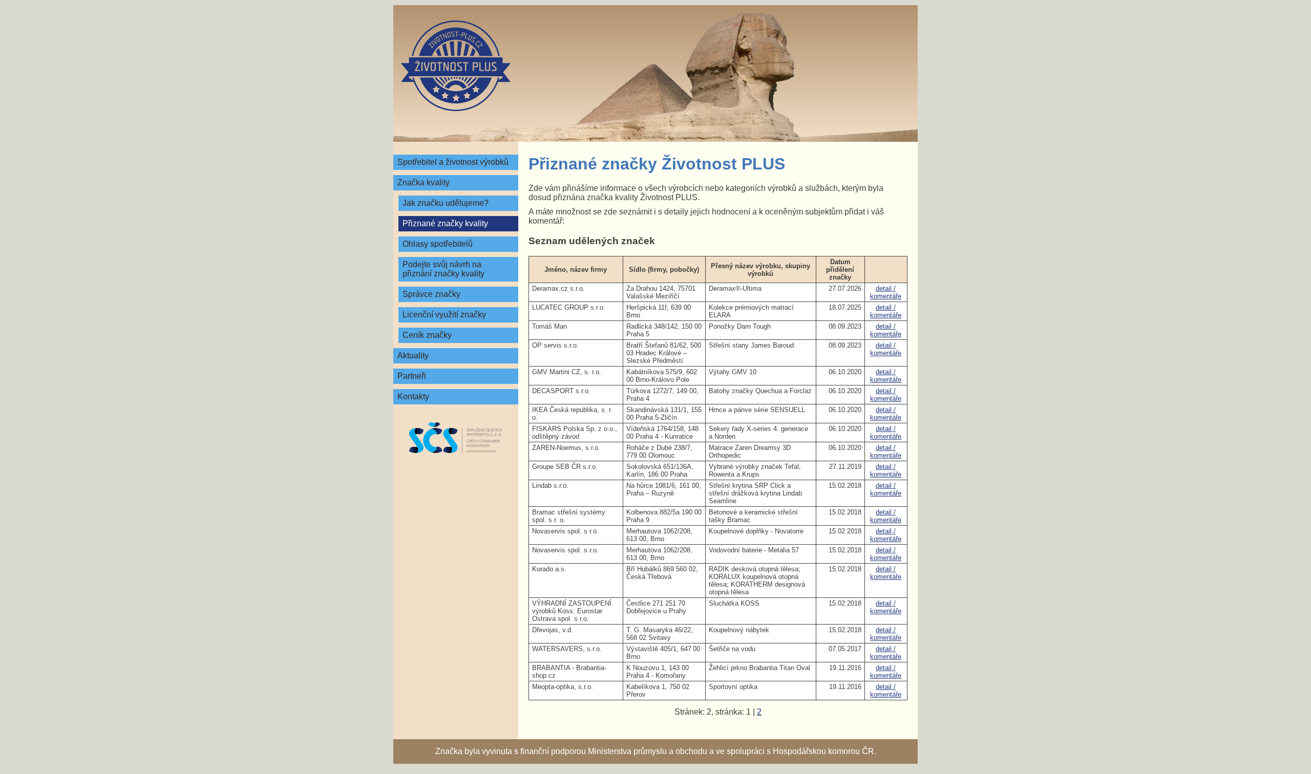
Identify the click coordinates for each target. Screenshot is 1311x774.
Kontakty (413, 396)
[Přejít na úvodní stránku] (456, 65)
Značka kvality (423, 182)
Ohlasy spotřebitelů (438, 244)
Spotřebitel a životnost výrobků (453, 162)
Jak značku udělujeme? (446, 203)
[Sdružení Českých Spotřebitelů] (455, 437)
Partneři (411, 376)
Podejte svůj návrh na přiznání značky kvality (443, 269)
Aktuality (413, 355)
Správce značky (431, 294)
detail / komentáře (885, 292)
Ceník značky (427, 335)
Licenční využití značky (444, 314)
